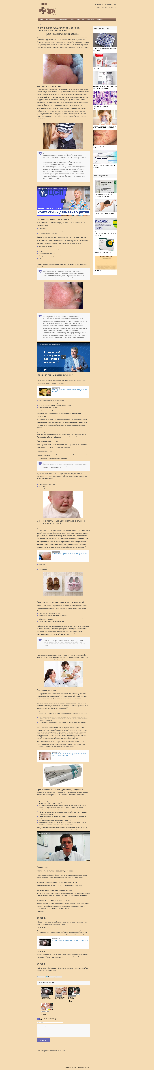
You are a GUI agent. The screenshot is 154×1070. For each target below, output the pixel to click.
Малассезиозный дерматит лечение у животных (70, 940)
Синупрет (96, 68)
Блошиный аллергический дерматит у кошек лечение (72, 999)
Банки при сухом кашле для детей (46, 1013)
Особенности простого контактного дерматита (69, 554)
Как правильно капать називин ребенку (60, 998)
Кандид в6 (98, 270)
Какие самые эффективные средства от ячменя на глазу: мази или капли (105, 233)
